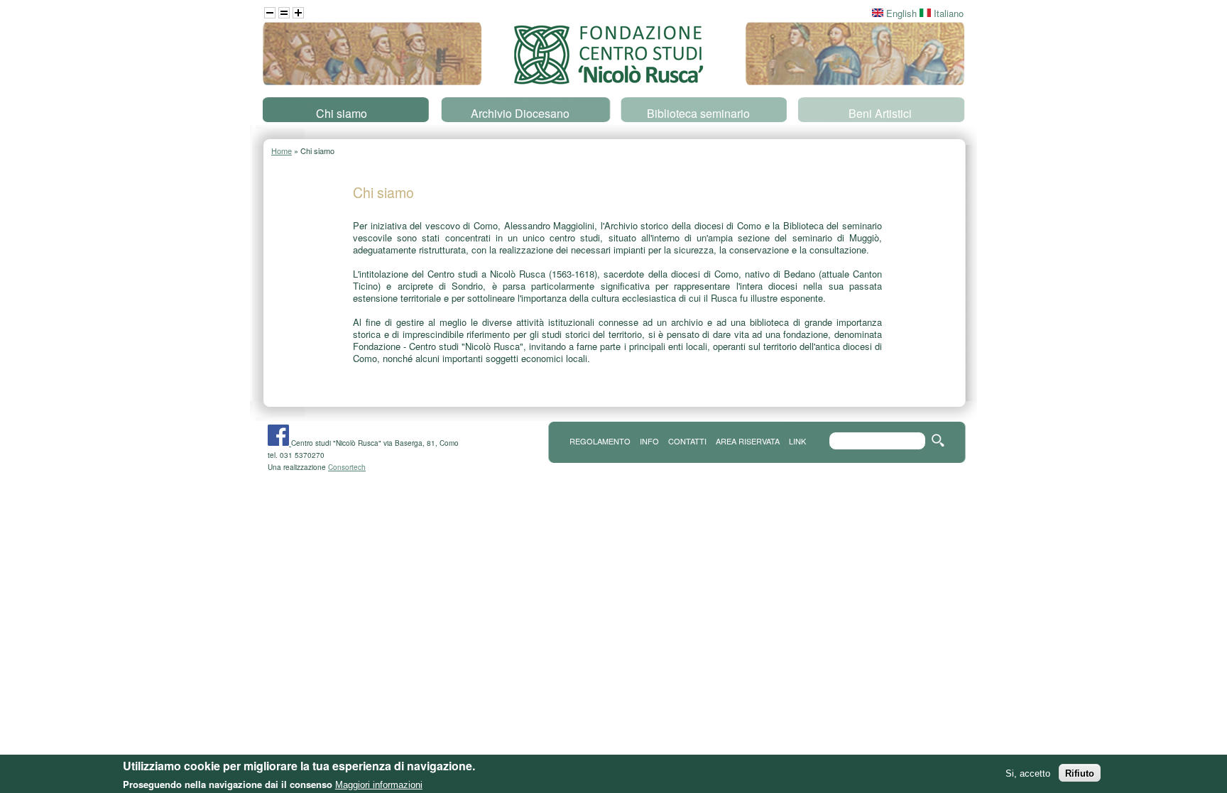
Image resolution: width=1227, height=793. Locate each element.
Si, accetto (1027, 772)
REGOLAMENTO (600, 441)
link (797, 441)
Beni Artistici (880, 113)
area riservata (748, 441)
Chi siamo (341, 113)
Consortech (347, 467)
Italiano (947, 13)
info (649, 441)
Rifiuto (1079, 772)
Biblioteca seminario (698, 113)
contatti (687, 441)
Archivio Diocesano (520, 113)
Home (281, 150)
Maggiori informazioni (378, 784)
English (900, 13)
